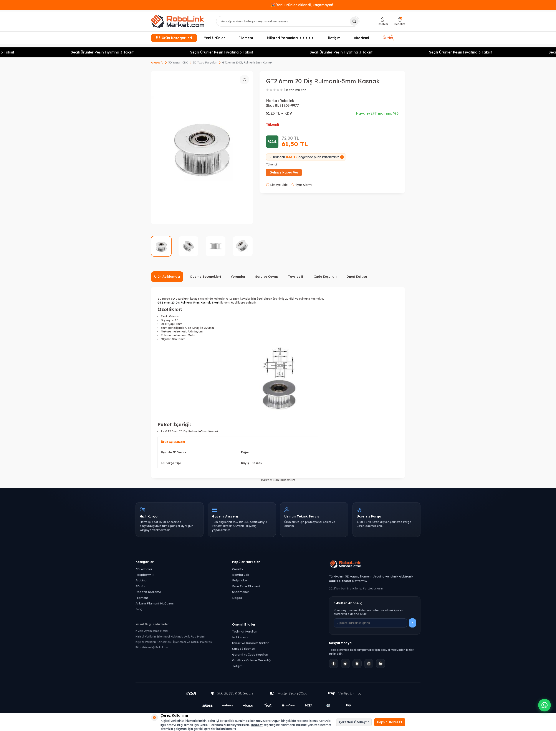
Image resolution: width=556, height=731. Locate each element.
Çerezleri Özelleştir (354, 722)
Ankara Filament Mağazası (155, 603)
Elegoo (237, 597)
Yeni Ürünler (214, 38)
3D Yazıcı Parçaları (205, 62)
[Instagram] (368, 663)
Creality (237, 569)
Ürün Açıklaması (167, 277)
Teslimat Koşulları (244, 631)
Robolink (287, 100)
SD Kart (141, 586)
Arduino (141, 580)
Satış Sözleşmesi (243, 648)
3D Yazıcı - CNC (178, 62)
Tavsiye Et (296, 277)
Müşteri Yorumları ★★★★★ (290, 38)
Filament (245, 38)
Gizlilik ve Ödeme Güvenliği (251, 660)
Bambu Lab (240, 574)
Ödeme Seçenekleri (205, 277)
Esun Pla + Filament (246, 586)
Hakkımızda (240, 637)
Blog (139, 609)
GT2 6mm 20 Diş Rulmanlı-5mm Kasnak (247, 62)
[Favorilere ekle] (244, 79)
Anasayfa (157, 62)
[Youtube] (357, 663)
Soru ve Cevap (266, 277)
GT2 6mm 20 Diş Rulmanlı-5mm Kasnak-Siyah (188, 302)
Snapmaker (240, 592)
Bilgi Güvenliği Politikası (152, 647)
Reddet (257, 725)
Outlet (388, 37)
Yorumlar (238, 277)
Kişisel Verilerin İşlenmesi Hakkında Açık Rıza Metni (170, 636)
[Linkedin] (380, 663)
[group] (202, 147)
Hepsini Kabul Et (389, 722)
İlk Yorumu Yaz (295, 90)
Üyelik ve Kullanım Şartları (250, 643)
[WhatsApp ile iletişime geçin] (544, 705)
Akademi (361, 38)
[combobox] (287, 21)
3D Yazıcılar (144, 569)
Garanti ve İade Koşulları (250, 654)
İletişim (334, 38)
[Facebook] (333, 663)
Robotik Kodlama (148, 592)
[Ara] (354, 21)
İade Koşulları (325, 277)
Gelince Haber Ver (284, 172)
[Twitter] (345, 663)
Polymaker (240, 580)
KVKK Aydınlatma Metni (152, 631)
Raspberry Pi (145, 574)
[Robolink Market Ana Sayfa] (374, 565)
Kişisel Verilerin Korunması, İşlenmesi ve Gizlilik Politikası (174, 642)
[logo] (177, 21)
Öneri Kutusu (356, 277)
